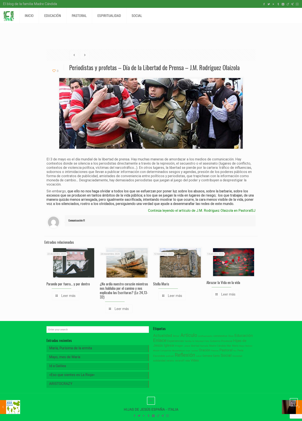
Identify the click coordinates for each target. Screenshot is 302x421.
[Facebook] (264, 4)
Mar (229, 345)
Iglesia (169, 346)
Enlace (159, 340)
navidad (194, 351)
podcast (170, 356)
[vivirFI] (8, 16)
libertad (195, 345)
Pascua (214, 350)
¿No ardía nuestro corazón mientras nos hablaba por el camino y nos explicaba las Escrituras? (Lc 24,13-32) (124, 290)
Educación (243, 335)
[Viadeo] (288, 4)
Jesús (187, 346)
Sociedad (237, 356)
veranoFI (179, 360)
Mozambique (178, 350)
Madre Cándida (217, 345)
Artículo (188, 335)
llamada (204, 346)
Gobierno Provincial (221, 341)
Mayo (242, 346)
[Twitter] (269, 4)
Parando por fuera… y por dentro (68, 283)
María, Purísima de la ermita (70, 348)
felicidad (199, 341)
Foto (206, 341)
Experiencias (175, 341)
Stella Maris (161, 283)
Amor (176, 336)
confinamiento (205, 336)
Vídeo (195, 360)
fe (193, 341)
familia (188, 341)
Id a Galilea (57, 366)
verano (170, 360)
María (235, 345)
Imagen (179, 345)
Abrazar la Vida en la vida (223, 282)
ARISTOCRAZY (60, 384)
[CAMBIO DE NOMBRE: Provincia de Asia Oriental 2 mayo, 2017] (10, 407)
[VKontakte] (283, 4)
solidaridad (159, 360)
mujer (188, 351)
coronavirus (220, 336)
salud (199, 356)
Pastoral (225, 350)
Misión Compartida (162, 350)
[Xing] (292, 4)
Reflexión (185, 355)
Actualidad (162, 335)
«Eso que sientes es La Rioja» (72, 375)
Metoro (248, 346)
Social (226, 355)
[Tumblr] (278, 4)
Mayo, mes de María (64, 357)
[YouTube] (273, 4)
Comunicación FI (76, 220)
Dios (230, 336)
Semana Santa (211, 355)
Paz (234, 351)
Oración (204, 350)
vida (187, 360)
